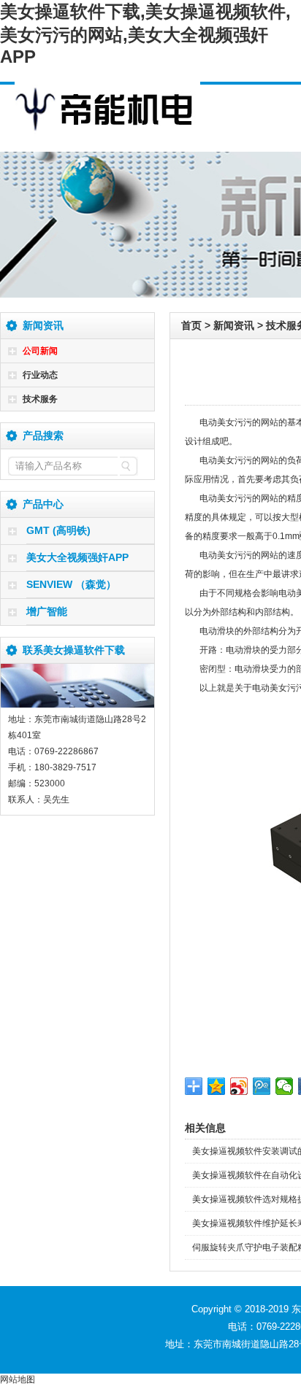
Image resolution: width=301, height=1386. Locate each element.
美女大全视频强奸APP (77, 557)
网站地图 (17, 1379)
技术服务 (40, 399)
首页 (191, 325)
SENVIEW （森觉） (71, 584)
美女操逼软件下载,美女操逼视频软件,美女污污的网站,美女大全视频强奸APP (145, 33)
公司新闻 (40, 351)
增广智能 (46, 611)
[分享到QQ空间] (216, 1086)
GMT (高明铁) (58, 530)
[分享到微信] (284, 1086)
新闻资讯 (233, 325)
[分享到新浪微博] (239, 1086)
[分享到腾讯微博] (262, 1086)
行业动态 (40, 375)
